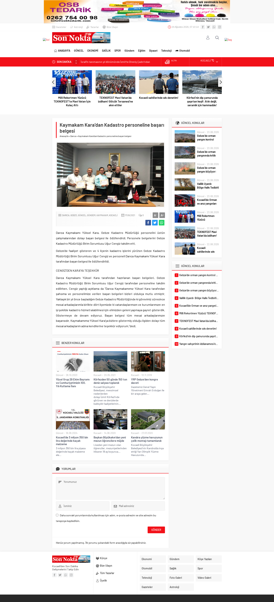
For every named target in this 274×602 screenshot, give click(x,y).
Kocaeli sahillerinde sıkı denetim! (158, 97)
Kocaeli (113, 215)
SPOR (117, 50)
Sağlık (173, 568)
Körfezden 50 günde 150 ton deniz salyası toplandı (110, 381)
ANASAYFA (64, 50)
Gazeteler (61, 27)
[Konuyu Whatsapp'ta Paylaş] (161, 222)
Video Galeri (204, 577)
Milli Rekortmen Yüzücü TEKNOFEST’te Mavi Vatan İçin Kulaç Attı (72, 101)
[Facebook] (203, 27)
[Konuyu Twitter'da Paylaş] (155, 222)
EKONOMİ (92, 50)
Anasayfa (64, 136)
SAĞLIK (106, 50)
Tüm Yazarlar (107, 573)
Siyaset (153, 50)
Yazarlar (94, 27)
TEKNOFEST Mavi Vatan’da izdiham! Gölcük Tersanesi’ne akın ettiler (115, 101)
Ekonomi (147, 559)
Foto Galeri (176, 577)
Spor (200, 568)
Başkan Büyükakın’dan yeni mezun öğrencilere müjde (110, 439)
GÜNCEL (79, 50)
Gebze (73, 215)
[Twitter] (208, 27)
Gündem (129, 50)
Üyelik (103, 580)
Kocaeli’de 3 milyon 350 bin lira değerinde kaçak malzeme (72, 441)
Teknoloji (166, 50)
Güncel (82, 215)
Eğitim (141, 50)
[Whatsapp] (214, 27)
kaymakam (102, 215)
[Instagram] (219, 27)
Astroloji (78, 27)
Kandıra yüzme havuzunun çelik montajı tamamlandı (147, 439)
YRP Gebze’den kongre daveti (144, 381)
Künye (103, 558)
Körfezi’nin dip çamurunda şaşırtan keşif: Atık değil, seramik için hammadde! (202, 101)
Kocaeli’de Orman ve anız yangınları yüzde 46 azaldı (207, 203)
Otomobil (184, 50)
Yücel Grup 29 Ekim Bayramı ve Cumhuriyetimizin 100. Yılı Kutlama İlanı (72, 383)
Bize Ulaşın (112, 27)
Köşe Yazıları (205, 559)
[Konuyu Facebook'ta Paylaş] (148, 222)
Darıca (73, 136)
